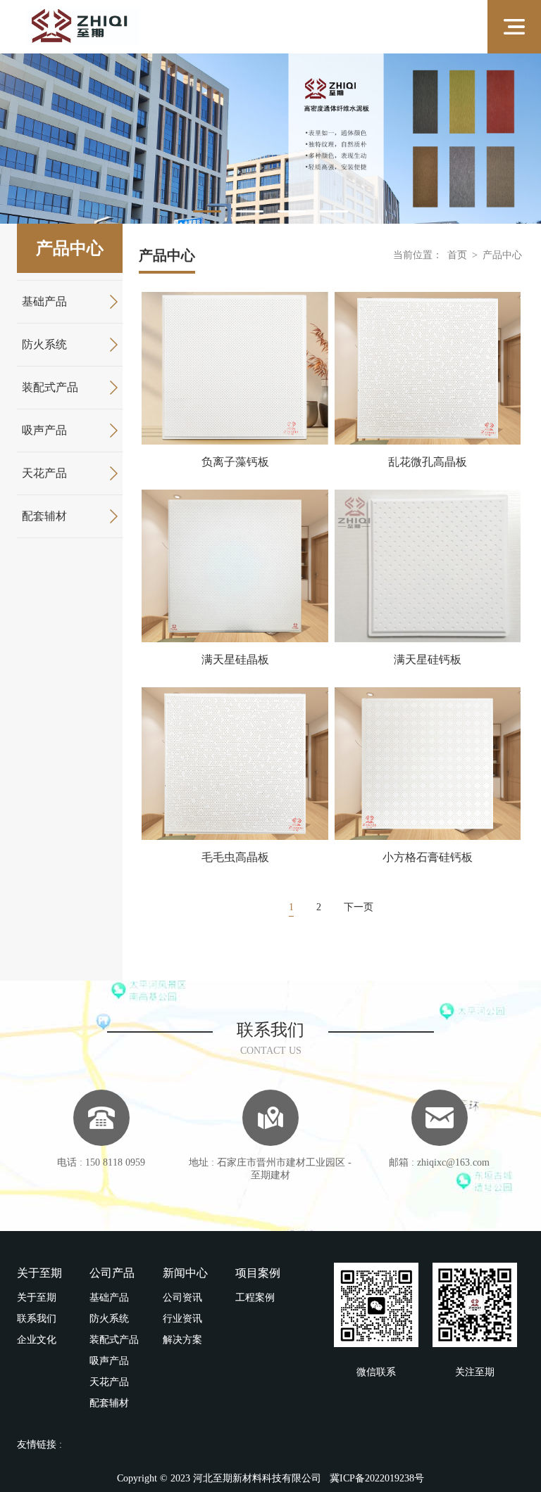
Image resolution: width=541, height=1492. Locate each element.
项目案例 (257, 1273)
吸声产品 (44, 430)
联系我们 (36, 1318)
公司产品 (112, 1273)
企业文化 (36, 1339)
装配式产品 (50, 387)
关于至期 (39, 1273)
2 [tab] (249, 211)
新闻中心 (185, 1273)
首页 (457, 255)
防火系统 (44, 344)
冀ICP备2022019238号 (377, 1478)
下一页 (358, 907)
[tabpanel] (270, 138)
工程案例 (255, 1297)
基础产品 (44, 301)
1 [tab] (207, 211)
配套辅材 (44, 516)
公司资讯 (182, 1297)
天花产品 (44, 473)
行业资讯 (182, 1318)
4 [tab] (334, 211)
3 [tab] (292, 211)
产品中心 (502, 255)
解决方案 (182, 1339)
